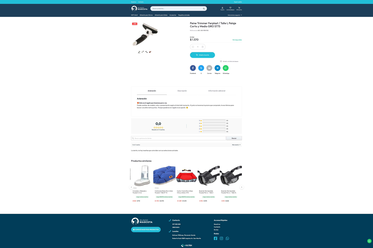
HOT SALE (134, 15)
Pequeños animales (184, 15)
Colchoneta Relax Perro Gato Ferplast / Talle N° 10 (164, 192)
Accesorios (173, 15)
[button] (242, 187)
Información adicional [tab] (216, 91)
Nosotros (133, 2)
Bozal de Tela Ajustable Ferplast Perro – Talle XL (228, 192)
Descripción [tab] (182, 91)
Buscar (234, 138)
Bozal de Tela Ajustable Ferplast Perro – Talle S (206, 192)
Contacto (140, 2)
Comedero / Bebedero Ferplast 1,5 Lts (139, 192)
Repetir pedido (238, 2)
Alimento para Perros (146, 15)
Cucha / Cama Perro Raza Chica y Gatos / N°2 (185, 192)
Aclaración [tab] (152, 91)
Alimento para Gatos (161, 15)
